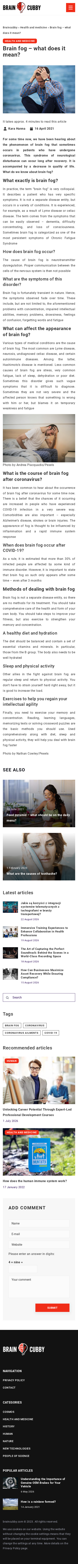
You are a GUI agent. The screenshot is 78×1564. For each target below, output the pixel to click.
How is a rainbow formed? (38, 1501)
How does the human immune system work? (35, 1181)
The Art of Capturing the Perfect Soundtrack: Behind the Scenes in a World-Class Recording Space (45, 952)
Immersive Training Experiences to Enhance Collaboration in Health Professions (44, 931)
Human (8, 1433)
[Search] (7, 997)
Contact (9, 1387)
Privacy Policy (11, 1548)
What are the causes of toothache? (32, 873)
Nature (8, 1441)
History (9, 1426)
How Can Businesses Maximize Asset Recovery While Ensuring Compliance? (42, 973)
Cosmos (8, 1411)
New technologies (16, 1448)
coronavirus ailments (21, 1032)
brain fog (12, 1025)
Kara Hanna (16, 128)
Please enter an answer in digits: (32, 1254)
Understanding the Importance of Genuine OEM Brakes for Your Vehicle (43, 1482)
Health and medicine (20, 41)
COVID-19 (50, 1032)
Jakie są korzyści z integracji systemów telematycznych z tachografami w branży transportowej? (41, 908)
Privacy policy (14, 1380)
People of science (16, 1455)
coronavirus (34, 1025)
